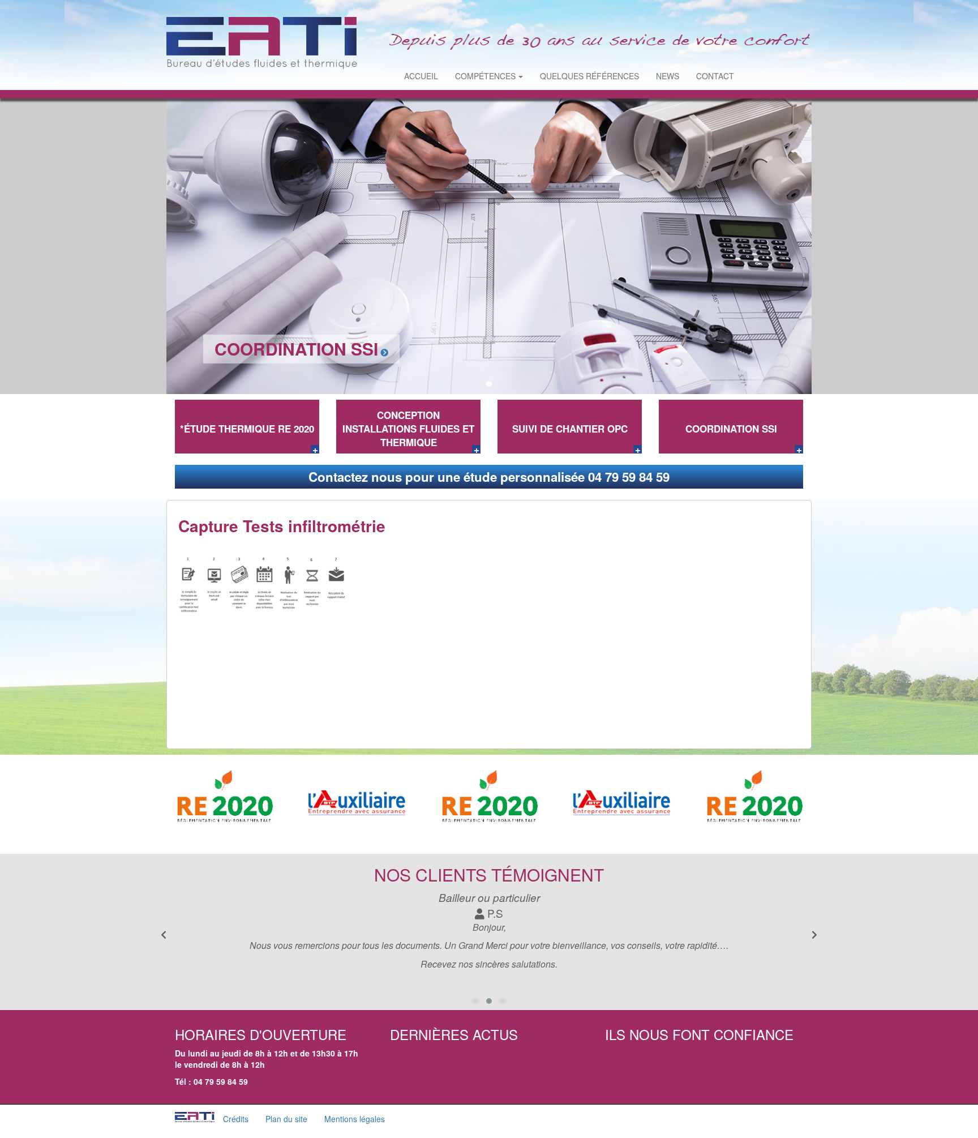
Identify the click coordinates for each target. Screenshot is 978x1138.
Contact (715, 76)
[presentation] (814, 935)
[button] (476, 384)
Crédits (235, 1118)
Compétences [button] (485, 76)
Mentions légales (354, 1118)
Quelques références (589, 76)
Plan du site (286, 1118)
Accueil (421, 76)
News (667, 76)
